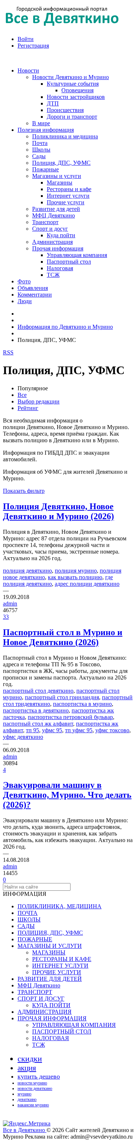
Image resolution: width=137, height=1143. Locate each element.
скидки (30, 1058)
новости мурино (32, 1083)
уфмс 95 (52, 730)
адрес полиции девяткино (87, 584)
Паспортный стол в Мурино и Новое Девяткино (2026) (62, 637)
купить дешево (39, 1076)
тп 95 (32, 730)
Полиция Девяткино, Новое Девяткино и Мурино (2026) (58, 511)
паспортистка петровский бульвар (70, 717)
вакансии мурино (33, 1104)
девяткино (27, 1099)
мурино (24, 1094)
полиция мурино (76, 570)
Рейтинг (28, 408)
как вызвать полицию (75, 577)
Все (22, 395)
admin (10, 603)
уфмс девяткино (23, 737)
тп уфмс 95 (78, 730)
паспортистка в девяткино (36, 710)
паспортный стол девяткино (38, 691)
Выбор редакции (39, 401)
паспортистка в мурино (82, 704)
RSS (8, 352)
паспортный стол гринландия (62, 697)
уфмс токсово (112, 730)
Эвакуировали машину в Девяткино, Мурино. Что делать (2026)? (67, 794)
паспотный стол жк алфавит (38, 724)
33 (6, 617)
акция (27, 1068)
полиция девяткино (27, 570)
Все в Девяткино (24, 1130)
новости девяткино (35, 1088)
